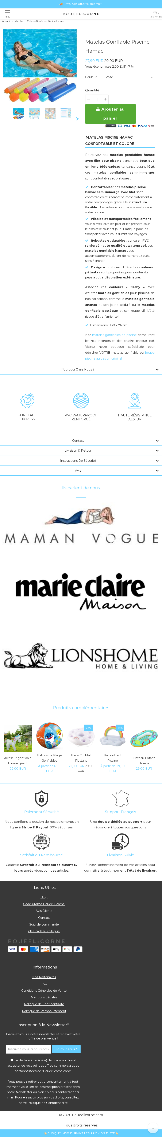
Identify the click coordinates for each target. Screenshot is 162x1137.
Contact (78, 441)
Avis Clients (44, 911)
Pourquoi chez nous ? (77, 369)
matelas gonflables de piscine (114, 335)
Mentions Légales (44, 997)
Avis (78, 470)
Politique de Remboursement (44, 1011)
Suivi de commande (44, 924)
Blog (43, 897)
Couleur (91, 77)
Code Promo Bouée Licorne (44, 904)
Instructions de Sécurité (78, 461)
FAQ (44, 984)
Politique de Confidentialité (44, 1004)
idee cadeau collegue (44, 931)
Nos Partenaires (44, 977)
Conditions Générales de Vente (44, 991)
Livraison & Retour (78, 450)
